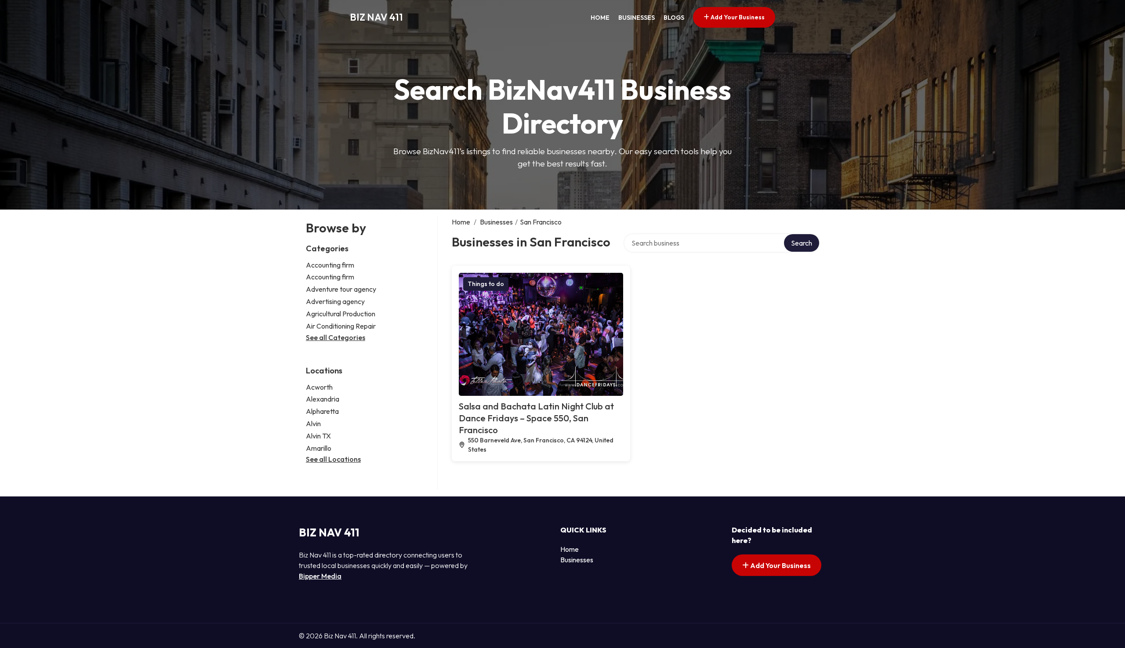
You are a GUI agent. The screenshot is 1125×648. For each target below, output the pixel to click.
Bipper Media (320, 576)
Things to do (486, 284)
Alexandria (322, 399)
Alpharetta (322, 411)
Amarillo (318, 448)
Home (600, 18)
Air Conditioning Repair (341, 326)
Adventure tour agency (341, 289)
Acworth (319, 387)
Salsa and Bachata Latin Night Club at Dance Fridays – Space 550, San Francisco (536, 418)
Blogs (674, 18)
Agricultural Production (340, 313)
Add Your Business (737, 17)
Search (801, 243)
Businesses (636, 18)
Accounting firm (330, 265)
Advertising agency (335, 301)
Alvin (313, 423)
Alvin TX (318, 435)
